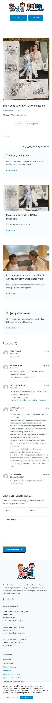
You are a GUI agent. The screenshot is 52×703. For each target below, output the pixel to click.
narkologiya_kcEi (18, 385)
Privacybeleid (8, 663)
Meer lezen (10, 170)
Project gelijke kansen (18, 313)
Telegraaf (17, 124)
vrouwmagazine (32, 124)
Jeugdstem (7, 670)
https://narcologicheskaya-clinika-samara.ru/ (28, 400)
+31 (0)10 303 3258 (18, 642)
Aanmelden (7, 660)
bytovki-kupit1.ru (28, 377)
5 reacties (21, 110)
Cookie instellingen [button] (11, 697)
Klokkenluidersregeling (11, 674)
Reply (47, 351)
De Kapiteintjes (9, 110)
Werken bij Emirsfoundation (13, 681)
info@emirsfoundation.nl (17, 639)
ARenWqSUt (15, 351)
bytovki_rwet (16, 365)
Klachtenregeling (9, 667)
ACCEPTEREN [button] (27, 697)
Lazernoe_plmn (17, 408)
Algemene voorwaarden (12, 678)
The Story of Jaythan (18, 155)
